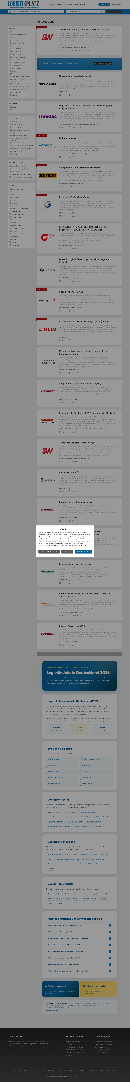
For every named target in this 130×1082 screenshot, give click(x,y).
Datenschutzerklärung (80, 545)
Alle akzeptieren (83, 551)
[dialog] (65, 541)
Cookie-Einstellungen (49, 551)
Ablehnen (67, 551)
